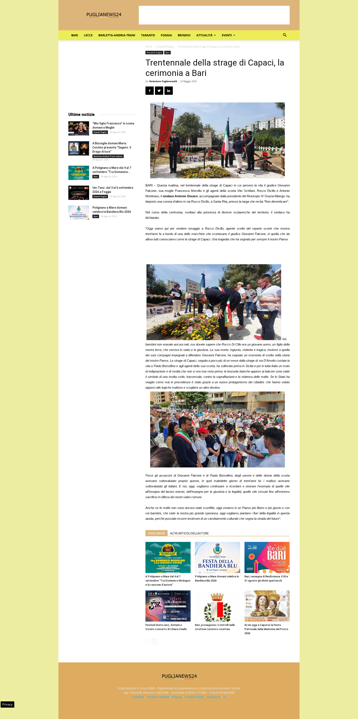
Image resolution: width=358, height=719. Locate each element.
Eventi (227, 35)
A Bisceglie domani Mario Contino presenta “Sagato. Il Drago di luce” (111, 147)
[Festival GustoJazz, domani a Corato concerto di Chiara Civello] (168, 606)
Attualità (204, 35)
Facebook (214, 697)
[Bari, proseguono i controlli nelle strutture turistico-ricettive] (217, 606)
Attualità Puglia (165, 46)
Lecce (88, 35)
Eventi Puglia (100, 132)
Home (148, 46)
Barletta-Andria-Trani (116, 35)
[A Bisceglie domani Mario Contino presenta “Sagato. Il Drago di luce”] (78, 148)
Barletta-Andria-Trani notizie (108, 156)
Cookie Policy (194, 697)
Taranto (148, 35)
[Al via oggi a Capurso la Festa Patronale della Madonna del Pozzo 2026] (267, 606)
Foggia (166, 35)
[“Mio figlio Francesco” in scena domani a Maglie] (78, 128)
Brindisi (184, 35)
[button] (285, 36)
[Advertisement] (214, 15)
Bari (74, 35)
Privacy (177, 697)
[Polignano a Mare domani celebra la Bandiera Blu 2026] (217, 557)
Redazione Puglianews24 (163, 81)
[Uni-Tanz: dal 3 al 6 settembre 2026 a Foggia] (78, 193)
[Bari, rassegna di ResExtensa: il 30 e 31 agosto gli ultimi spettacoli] (267, 557)
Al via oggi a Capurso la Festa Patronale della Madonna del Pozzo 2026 (266, 629)
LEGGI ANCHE (156, 533)
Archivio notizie (158, 697)
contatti (138, 697)
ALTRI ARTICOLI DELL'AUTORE (189, 533)
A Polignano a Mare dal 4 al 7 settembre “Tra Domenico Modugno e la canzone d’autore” (167, 580)
